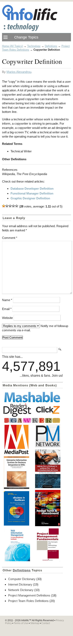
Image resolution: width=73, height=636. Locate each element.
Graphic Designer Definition (30, 198)
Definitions (51, 46)
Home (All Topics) (12, 46)
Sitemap (34, 623)
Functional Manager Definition (32, 193)
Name (7, 300)
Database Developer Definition (32, 188)
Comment (9, 237)
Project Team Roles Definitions (28, 601)
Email (7, 309)
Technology (34, 46)
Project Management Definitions (29, 595)
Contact (45, 623)
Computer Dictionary (21, 579)
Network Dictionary (20, 590)
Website (7, 318)
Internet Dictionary (20, 584)
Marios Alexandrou (18, 72)
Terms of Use (21, 623)
